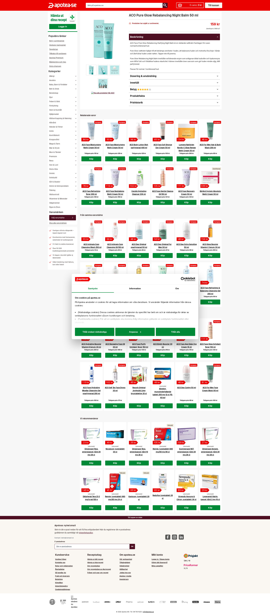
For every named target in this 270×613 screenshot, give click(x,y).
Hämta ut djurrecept (95, 562)
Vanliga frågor (60, 559)
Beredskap (53, 93)
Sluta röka (53, 169)
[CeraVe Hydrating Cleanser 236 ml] (139, 177)
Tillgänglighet (125, 562)
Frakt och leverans (62, 576)
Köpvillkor (59, 583)
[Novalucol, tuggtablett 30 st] (115, 434)
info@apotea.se (148, 612)
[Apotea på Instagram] (175, 537)
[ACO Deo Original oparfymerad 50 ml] (139, 230)
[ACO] (102, 93)
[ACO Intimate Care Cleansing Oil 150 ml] (115, 230)
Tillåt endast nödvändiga (95, 332)
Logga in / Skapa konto (160, 559)
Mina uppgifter (157, 566)
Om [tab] (177, 288)
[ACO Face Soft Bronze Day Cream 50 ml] (162, 131)
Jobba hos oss (125, 573)
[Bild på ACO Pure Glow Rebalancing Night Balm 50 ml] (103, 39)
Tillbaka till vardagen (57, 53)
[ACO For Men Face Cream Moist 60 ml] (210, 373)
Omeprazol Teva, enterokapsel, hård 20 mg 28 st (91, 452)
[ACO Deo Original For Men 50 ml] (162, 230)
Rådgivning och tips (57, 62)
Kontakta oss (60, 562)
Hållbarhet (124, 569)
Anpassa (133, 332)
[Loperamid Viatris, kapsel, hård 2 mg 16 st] (210, 481)
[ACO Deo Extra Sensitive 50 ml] (186, 230)
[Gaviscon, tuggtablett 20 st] (139, 481)
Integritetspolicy (61, 586)
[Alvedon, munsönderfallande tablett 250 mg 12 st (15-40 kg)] (162, 373)
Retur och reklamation (64, 566)
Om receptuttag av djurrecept (99, 569)
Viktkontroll (54, 194)
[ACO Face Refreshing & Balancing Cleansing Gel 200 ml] (210, 274)
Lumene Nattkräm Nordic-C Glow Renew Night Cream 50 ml (186, 148)
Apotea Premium (56, 58)
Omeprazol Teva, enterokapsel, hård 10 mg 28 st (139, 452)
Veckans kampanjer (57, 45)
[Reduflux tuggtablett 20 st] (162, 481)
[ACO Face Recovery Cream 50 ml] (186, 177)
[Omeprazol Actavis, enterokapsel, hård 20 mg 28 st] (210, 434)
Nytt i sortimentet (56, 41)
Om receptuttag (93, 566)
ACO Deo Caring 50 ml (186, 387)
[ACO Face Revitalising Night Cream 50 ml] (115, 177)
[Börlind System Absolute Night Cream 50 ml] (210, 177)
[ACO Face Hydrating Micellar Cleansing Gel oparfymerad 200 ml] (91, 373)
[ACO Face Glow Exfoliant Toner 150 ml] (210, 330)
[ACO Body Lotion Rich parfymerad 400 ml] (139, 131)
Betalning (59, 579)
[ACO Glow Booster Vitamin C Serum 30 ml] (210, 230)
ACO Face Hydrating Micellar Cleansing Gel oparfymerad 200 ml (91, 390)
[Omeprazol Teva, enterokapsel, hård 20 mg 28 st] (91, 434)
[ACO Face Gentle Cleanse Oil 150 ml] (162, 177)
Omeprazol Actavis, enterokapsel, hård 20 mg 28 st (210, 452)
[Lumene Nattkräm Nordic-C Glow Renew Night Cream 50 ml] (186, 131)
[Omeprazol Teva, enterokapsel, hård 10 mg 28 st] (139, 434)
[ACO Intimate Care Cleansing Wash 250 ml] (91, 230)
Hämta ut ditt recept (95, 559)
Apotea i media (125, 576)
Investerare (124, 579)
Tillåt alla (175, 332)
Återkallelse (59, 569)
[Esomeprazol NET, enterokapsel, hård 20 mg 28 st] (186, 434)
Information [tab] (135, 288)
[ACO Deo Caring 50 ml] (186, 373)
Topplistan (53, 49)
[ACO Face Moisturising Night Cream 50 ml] (91, 131)
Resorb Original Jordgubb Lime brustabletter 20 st (139, 390)
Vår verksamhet (126, 559)
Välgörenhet (54, 203)
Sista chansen (55, 66)
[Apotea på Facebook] (168, 537)
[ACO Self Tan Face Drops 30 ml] (115, 373)
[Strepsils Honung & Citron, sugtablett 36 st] (186, 481)
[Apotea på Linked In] (182, 537)
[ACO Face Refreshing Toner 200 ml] (91, 177)
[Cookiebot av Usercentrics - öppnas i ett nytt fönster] (183, 279)
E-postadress (60, 541)
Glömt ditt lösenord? (159, 562)
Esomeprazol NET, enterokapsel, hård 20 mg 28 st (186, 452)
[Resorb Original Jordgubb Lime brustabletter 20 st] (139, 373)
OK (132, 546)
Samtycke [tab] (93, 288)
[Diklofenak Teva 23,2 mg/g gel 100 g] (91, 481)
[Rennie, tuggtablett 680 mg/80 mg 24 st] (115, 481)
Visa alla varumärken (58, 223)
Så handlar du (60, 573)
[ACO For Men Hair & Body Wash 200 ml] (210, 131)
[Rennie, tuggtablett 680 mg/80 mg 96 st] (162, 434)
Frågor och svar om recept (97, 573)
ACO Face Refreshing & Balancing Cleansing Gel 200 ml (210, 291)
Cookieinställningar (62, 589)
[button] (91, 70)
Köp (91, 158)
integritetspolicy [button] (86, 533)
